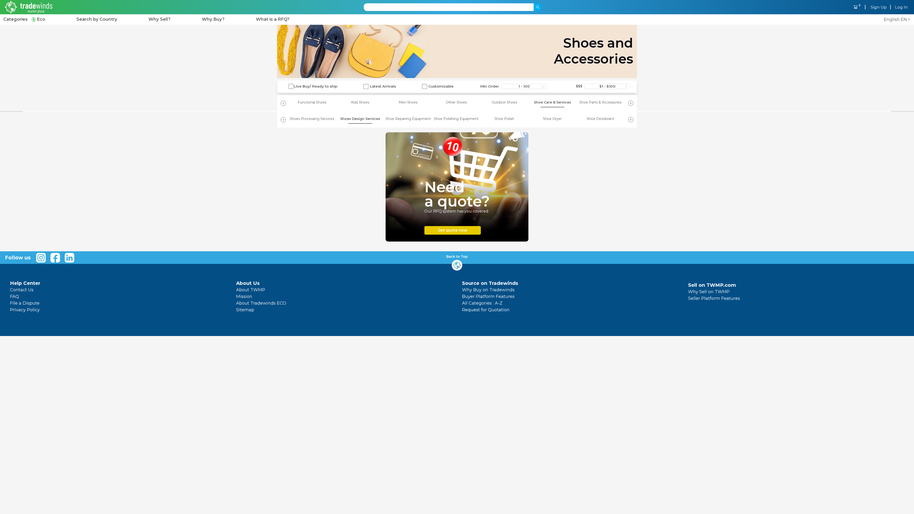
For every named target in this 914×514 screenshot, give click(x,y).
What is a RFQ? (272, 19)
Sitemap (245, 309)
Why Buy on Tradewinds (488, 289)
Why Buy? (213, 19)
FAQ (14, 296)
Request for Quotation (486, 309)
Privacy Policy (25, 309)
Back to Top (457, 257)
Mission (244, 296)
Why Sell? (159, 19)
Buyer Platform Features (488, 296)
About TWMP (250, 289)
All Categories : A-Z (482, 303)
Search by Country (96, 19)
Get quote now (452, 230)
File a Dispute (25, 303)
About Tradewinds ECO (261, 303)
